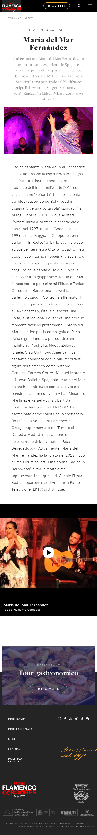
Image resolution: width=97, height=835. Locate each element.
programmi (17, 718)
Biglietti (56, 6)
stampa (14, 748)
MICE (12, 738)
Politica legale (15, 760)
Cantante (59, 30)
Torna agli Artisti (21, 18)
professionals (20, 729)
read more (48, 688)
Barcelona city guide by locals (76, 826)
